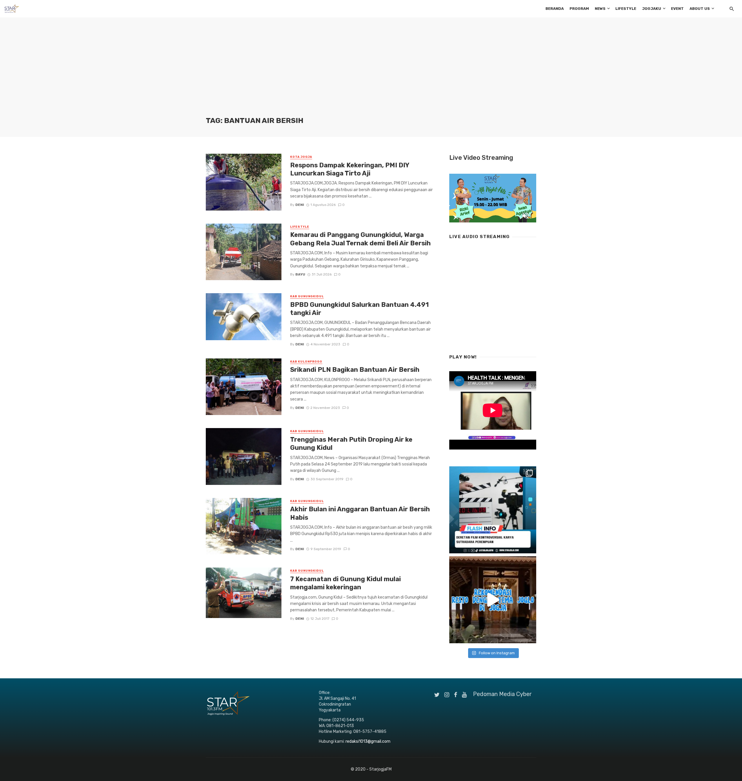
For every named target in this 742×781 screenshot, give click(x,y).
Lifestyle (625, 8)
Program (579, 8)
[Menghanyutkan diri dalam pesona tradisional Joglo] (492, 599)
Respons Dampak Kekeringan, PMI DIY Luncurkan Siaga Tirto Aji (349, 169)
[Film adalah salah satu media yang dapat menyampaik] (492, 509)
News (600, 8)
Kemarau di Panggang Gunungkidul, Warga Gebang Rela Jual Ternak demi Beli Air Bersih (360, 239)
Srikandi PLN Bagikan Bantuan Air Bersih (354, 369)
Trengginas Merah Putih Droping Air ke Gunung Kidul (351, 443)
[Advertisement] (371, 72)
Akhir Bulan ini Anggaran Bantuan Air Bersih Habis (360, 513)
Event (677, 8)
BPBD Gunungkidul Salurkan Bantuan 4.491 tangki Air (359, 308)
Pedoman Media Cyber (502, 694)
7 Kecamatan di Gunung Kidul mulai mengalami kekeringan (345, 583)
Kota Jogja (301, 157)
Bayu (300, 274)
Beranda (554, 8)
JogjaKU (651, 8)
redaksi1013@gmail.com (367, 741)
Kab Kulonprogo (306, 361)
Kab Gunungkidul (307, 296)
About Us (700, 8)
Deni (299, 205)
